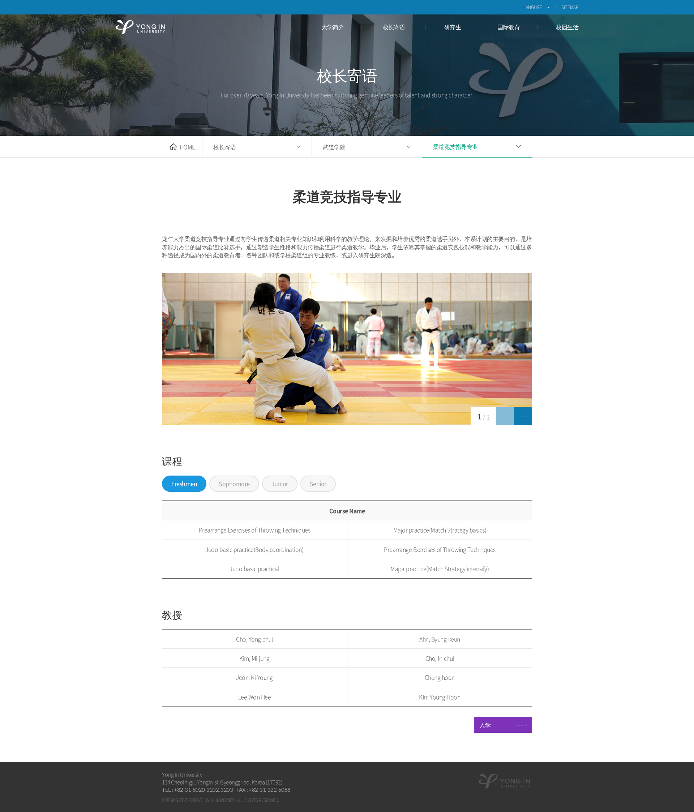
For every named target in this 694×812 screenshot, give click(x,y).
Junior (279, 483)
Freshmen (184, 483)
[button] (523, 416)
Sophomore (234, 483)
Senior (318, 483)
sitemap (569, 7)
